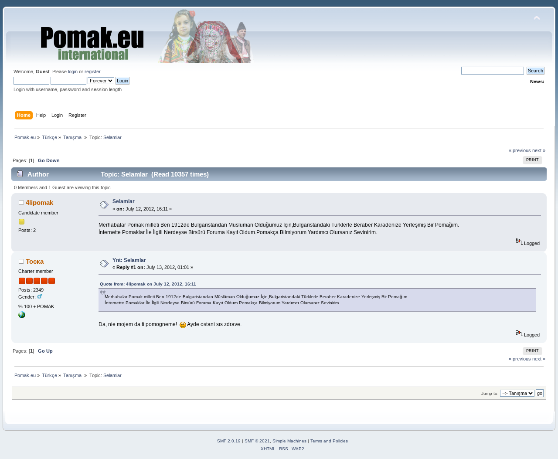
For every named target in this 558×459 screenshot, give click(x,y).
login (73, 71)
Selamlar (123, 201)
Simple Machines (289, 441)
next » (538, 150)
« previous (520, 150)
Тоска (35, 261)
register (92, 71)
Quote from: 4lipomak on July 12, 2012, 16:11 (148, 284)
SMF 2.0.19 (229, 441)
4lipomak (39, 202)
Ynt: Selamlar (129, 260)
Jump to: (490, 393)
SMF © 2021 (257, 441)
